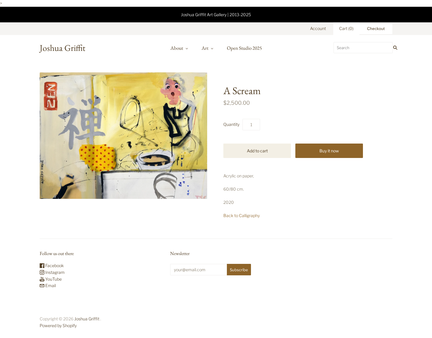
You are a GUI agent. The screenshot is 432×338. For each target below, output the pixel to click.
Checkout (376, 28)
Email (50, 285)
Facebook (54, 265)
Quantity (231, 124)
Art (205, 48)
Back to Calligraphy (241, 215)
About (176, 48)
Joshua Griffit (87, 318)
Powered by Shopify (58, 325)
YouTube (53, 279)
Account (318, 28)
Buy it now (329, 150)
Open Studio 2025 (244, 48)
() (346, 28)
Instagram (54, 272)
